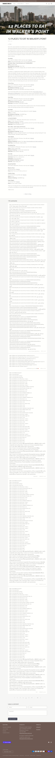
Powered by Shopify (15, 755)
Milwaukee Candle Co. (8, 755)
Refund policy (22, 755)
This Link (21, 131)
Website (30, 60)
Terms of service (32, 755)
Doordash (21, 160)
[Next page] (40, 698)
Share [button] (10, 44)
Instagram (38, 727)
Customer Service (6, 732)
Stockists (4, 730)
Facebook (38, 729)
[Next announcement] (52, 1)
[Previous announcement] (3, 1)
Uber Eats (21, 87)
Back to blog (28, 194)
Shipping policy (38, 755)
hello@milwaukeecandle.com (25, 733)
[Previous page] (14, 698)
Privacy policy (27, 755)
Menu (23, 122)
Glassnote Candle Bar (7, 727)
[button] (15, 4)
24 (37, 697)
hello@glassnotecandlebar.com (26, 738)
